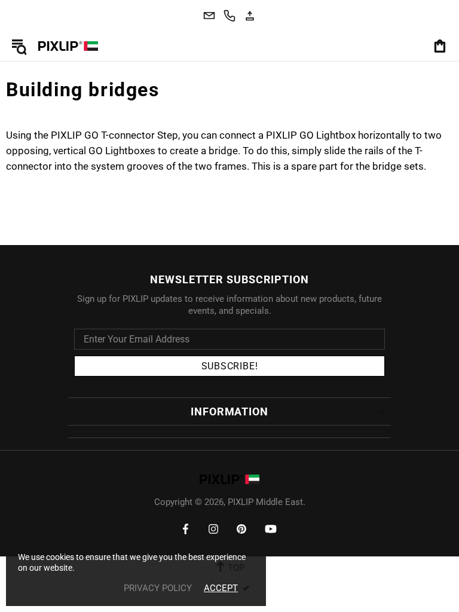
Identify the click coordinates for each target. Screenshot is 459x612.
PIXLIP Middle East (68, 46)
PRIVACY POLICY (158, 588)
